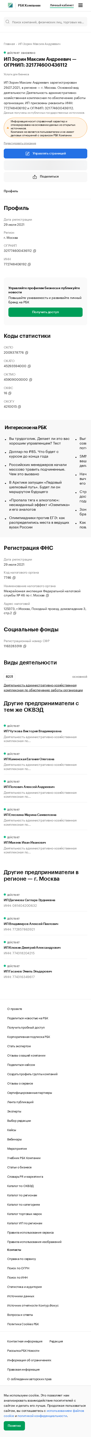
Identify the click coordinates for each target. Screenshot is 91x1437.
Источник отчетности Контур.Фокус (33, 1305)
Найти (79, 21)
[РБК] (10, 5)
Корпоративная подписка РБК (28, 1036)
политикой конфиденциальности (42, 1415)
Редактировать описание (20, 143)
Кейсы (11, 1129)
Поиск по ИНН (17, 1277)
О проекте (14, 1008)
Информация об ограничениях (29, 1359)
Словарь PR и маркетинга (25, 1176)
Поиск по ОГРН (18, 1267)
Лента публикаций (20, 1101)
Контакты (14, 1249)
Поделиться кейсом (21, 1064)
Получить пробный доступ (26, 1027)
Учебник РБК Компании (24, 1157)
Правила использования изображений (34, 1241)
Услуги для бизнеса (16, 74)
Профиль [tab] (11, 191)
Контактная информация (24, 1340)
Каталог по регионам (22, 1194)
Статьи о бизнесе (19, 1166)
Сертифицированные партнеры (29, 1092)
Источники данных (20, 1295)
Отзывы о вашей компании (26, 1055)
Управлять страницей (49, 153)
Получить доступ (45, 312)
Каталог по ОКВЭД (20, 1185)
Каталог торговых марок (24, 1213)
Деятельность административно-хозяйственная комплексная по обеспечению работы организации (43, 687)
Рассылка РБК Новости (23, 1350)
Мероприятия (17, 1148)
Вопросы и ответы (20, 1314)
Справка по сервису (21, 1258)
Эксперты (14, 1111)
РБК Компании (29, 5)
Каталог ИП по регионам (24, 1222)
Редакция (56, 1340)
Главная (9, 43)
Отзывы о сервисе (20, 1083)
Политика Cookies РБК (23, 1323)
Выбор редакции (19, 1120)
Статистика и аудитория (24, 1286)
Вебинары (14, 1138)
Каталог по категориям (23, 1204)
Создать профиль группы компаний (32, 1073)
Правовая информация (23, 1369)
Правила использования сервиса (30, 1232)
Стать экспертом (19, 1045)
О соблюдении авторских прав (29, 1378)
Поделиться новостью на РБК (27, 1017)
